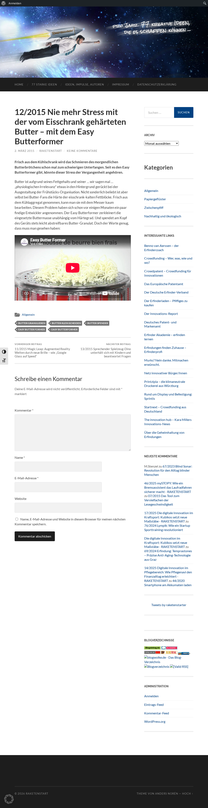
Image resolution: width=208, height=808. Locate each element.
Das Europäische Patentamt (163, 284)
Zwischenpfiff (153, 207)
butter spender (97, 323)
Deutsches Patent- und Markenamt (160, 324)
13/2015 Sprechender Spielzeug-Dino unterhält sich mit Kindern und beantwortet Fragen (105, 350)
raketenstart (50, 150)
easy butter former (31, 329)
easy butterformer (64, 329)
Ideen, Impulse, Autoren (84, 84)
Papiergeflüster (155, 199)
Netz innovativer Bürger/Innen (165, 373)
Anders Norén (166, 793)
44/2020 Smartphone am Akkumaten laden (168, 583)
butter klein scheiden (66, 323)
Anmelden (151, 696)
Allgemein (28, 314)
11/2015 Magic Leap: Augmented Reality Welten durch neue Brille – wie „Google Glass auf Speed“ (42, 350)
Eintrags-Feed (154, 704)
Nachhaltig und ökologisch (162, 216)
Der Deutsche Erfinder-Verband (166, 292)
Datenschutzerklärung (157, 84)
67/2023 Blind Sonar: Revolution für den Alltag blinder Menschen (168, 470)
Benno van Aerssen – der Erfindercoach (161, 248)
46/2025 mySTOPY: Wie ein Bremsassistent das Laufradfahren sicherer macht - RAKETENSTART (168, 487)
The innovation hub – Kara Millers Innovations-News (168, 422)
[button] (9, 799)
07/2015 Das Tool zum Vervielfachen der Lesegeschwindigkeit (161, 500)
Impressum (120, 84)
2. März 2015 (25, 150)
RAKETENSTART (104, 35)
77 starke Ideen (44, 84)
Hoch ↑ (187, 793)
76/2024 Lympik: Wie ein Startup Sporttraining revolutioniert (167, 527)
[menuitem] (3, 3)
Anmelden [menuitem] (15, 3)
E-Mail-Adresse (26, 478)
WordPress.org (154, 721)
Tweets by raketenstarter (168, 605)
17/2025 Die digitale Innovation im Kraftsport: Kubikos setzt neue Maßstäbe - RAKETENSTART (168, 517)
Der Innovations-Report (161, 313)
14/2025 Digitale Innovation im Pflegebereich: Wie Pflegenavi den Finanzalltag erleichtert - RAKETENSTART (168, 574)
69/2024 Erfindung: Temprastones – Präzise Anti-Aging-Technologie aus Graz (168, 555)
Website (20, 498)
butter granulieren (31, 323)
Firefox (186, 653)
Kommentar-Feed (156, 713)
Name (20, 457)
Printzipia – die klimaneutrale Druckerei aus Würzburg (164, 384)
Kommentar (24, 410)
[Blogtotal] (169, 653)
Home (19, 84)
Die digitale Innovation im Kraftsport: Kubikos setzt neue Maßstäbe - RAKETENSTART (165, 542)
